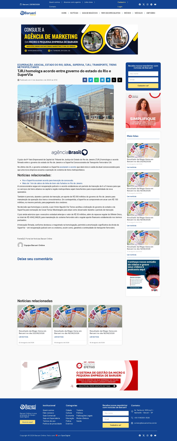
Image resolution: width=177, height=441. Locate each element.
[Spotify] (151, 4)
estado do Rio (54, 64)
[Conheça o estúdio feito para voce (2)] (79, 54)
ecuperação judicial (30, 64)
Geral (68, 64)
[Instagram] (147, 4)
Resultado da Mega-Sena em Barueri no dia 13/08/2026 (140, 248)
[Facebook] (140, 4)
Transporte (100, 64)
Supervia (78, 64)
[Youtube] (155, 4)
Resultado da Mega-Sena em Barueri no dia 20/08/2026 (32, 332)
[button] (85, 80)
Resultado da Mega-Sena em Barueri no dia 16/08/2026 (103, 332)
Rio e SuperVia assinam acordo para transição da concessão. (47, 180)
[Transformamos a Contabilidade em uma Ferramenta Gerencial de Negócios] (143, 291)
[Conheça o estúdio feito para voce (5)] (79, 390)
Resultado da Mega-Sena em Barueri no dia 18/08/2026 (68, 332)
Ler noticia (23, 337)
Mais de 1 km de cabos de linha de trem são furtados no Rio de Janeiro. (52, 183)
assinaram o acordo (68, 167)
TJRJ (88, 64)
